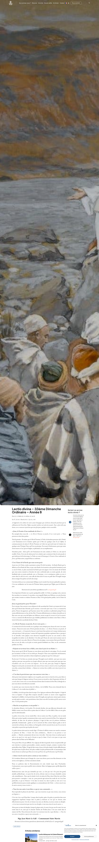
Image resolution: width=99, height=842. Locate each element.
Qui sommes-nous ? (25, 3)
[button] (96, 825)
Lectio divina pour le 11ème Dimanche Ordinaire (54, 834)
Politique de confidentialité (84, 839)
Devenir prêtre (48, 3)
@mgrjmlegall (52, 590)
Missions (34, 3)
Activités (40, 3)
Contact (62, 3)
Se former (56, 3)
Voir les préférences (89, 836)
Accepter (72, 836)
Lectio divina (17, 826)
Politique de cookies (75, 839)
